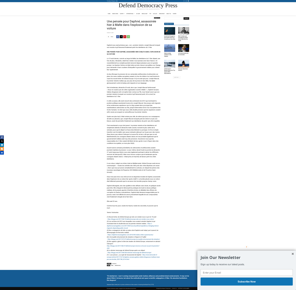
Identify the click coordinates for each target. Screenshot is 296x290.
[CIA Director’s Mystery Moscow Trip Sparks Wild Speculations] (169, 63)
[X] (186, 1)
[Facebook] (184, 1)
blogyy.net (114, 263)
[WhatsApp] (128, 36)
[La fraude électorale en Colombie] (183, 48)
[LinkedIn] (2, 145)
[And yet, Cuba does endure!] (183, 63)
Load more (176, 77)
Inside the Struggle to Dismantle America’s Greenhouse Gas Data (169, 37)
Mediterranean (118, 265)
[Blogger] (2, 149)
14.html (133, 257)
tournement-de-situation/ (134, 239)
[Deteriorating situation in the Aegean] (169, 48)
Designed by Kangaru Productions (113, 10)
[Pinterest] (124, 36)
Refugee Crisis (157, 17)
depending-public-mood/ (133, 226)
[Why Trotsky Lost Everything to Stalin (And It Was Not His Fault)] (183, 31)
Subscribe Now (247, 281)
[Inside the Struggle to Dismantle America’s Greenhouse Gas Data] (169, 31)
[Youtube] (188, 1)
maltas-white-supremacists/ (130, 235)
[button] (247, 257)
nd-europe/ (129, 252)
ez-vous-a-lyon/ (131, 219)
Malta (112, 265)
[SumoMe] (2, 153)
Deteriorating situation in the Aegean (168, 55)
